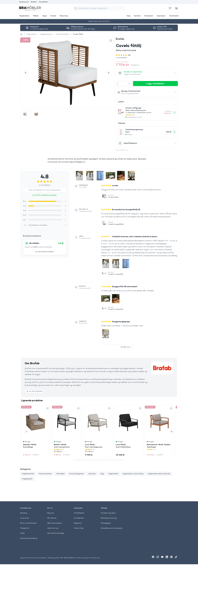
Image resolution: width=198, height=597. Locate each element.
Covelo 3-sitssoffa (115, 274)
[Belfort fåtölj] (66, 422)
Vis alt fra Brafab (36, 391)
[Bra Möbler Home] (30, 8)
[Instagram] (158, 557)
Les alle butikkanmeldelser (44, 251)
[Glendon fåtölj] (35, 422)
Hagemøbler (113, 474)
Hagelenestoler (28, 474)
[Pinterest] (171, 557)
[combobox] (124, 83)
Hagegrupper (27, 479)
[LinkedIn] (167, 557)
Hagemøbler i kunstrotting (133, 474)
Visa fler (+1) (125, 347)
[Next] (108, 73)
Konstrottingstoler (76, 474)
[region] (67, 72)
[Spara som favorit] (47, 408)
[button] (147, 57)
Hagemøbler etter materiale (159, 474)
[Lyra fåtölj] (97, 422)
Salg (102, 474)
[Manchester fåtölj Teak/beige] (159, 422)
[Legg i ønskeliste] (111, 40)
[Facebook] (153, 557)
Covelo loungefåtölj (115, 224)
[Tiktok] (176, 557)
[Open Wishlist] (170, 8)
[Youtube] (162, 557)
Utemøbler (60, 474)
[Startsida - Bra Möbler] (21, 34)
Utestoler (92, 474)
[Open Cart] (176, 8)
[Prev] (26, 73)
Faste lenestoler (45, 474)
